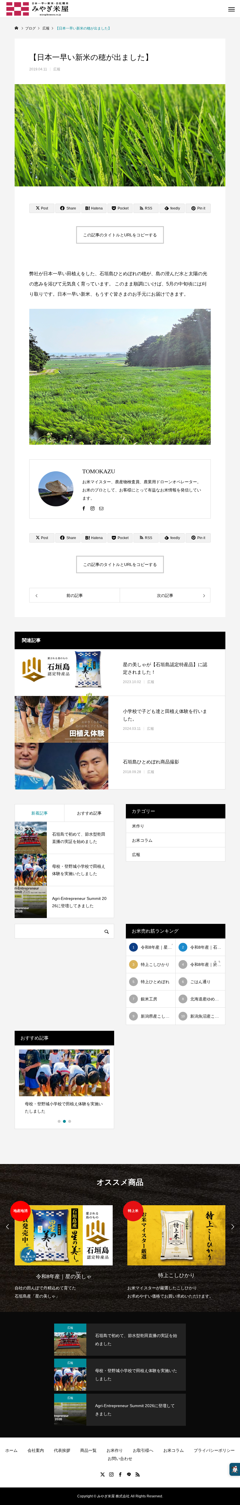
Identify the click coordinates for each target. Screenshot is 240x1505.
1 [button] (59, 1121)
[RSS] (137, 1474)
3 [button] (70, 1121)
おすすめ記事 (89, 813)
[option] (64, 1083)
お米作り (115, 1450)
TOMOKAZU (98, 471)
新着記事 (39, 813)
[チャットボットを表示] (234, 1469)
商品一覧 (88, 1450)
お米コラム (142, 840)
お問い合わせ (120, 1458)
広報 (56, 69)
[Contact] (101, 508)
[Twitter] (102, 1474)
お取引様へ (143, 1450)
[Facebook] (84, 508)
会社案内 (36, 1450)
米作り (138, 826)
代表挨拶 (62, 1450)
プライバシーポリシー (214, 1450)
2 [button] (64, 1121)
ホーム (11, 1450)
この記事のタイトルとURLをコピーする (120, 235)
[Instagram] (92, 508)
